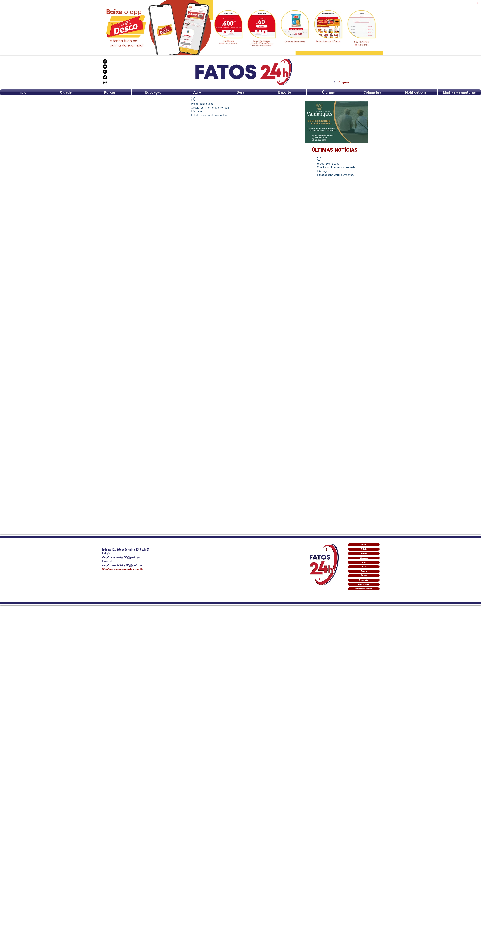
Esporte (364, 571)
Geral (364, 567)
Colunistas (363, 580)
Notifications (363, 584)
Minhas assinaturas (363, 589)
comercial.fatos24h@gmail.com (126, 565)
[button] (336, 122)
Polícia (364, 553)
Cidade (364, 549)
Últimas (364, 576)
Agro (364, 562)
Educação (364, 558)
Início (363, 545)
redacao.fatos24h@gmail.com (125, 557)
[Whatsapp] (105, 82)
